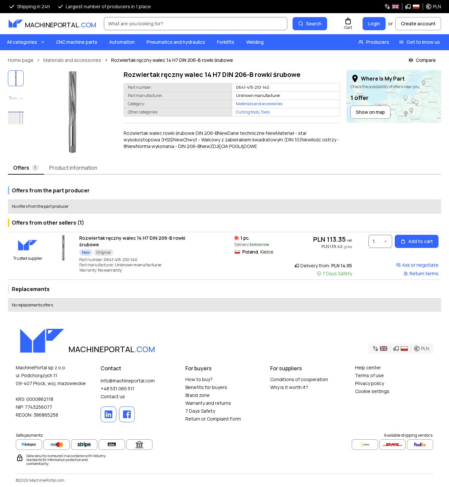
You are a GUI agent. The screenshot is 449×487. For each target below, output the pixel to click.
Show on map (370, 112)
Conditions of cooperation (299, 379)
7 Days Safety (200, 411)
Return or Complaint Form (213, 419)
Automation (122, 42)
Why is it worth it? (289, 387)
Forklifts (225, 42)
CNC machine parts (76, 42)
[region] (72, 112)
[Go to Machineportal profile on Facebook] (127, 414)
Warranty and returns (208, 403)
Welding (255, 42)
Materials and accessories (259, 104)
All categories (22, 42)
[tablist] (224, 168)
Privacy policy (369, 383)
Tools (265, 112)
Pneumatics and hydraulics (176, 42)
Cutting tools (247, 112)
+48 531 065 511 (117, 388)
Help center (368, 367)
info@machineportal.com (128, 380)
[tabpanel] (224, 246)
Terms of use (369, 375)
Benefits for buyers (206, 387)
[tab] (26, 168)
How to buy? (199, 379)
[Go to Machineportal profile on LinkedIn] (108, 414)
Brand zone (197, 395)
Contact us (113, 396)
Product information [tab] (73, 167)
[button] (412, 7)
